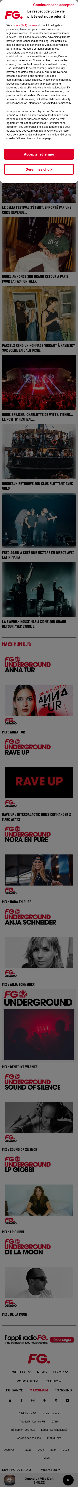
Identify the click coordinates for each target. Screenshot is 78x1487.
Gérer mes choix (39, 169)
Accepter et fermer (39, 154)
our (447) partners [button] (26, 25)
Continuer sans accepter (53, 4)
